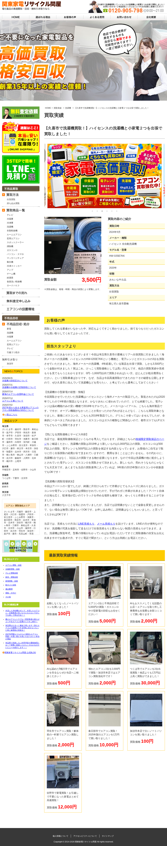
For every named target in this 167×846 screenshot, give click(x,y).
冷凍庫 (10, 223)
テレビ (10, 215)
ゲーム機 (11, 274)
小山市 (33, 469)
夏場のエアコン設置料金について (18, 394)
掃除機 (10, 246)
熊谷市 (18, 520)
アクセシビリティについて (85, 836)
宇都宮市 (6, 469)
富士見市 (8, 517)
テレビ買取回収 (11, 573)
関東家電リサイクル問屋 (86, 842)
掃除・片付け (10, 593)
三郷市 (15, 525)
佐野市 (24, 469)
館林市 (5, 486)
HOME (48, 108)
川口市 (13, 514)
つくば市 (6, 478)
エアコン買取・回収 (13, 565)
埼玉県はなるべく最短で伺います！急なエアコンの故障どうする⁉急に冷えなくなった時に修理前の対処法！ (22, 627)
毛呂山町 (23, 533)
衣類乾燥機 (12, 230)
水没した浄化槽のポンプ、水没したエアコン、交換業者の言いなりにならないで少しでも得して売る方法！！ (22, 613)
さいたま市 (9, 511)
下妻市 (16, 478)
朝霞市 (22, 514)
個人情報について (60, 836)
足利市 (16, 469)
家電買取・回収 (11, 581)
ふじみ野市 (20, 517)
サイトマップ (108, 836)
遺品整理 (9, 589)
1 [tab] (92, 211)
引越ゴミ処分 (13, 352)
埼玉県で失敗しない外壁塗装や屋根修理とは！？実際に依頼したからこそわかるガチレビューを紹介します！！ (22, 645)
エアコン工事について (12, 401)
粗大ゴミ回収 (10, 585)
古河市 (24, 478)
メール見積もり (106, 523)
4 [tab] (107, 211)
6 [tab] (116, 211)
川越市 (20, 511)
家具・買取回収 (11, 577)
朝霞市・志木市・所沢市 (18, 451)
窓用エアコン (13, 238)
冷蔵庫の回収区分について (15, 380)
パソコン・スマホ (15, 254)
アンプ (10, 270)
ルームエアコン (14, 234)
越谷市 (28, 511)
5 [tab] (112, 211)
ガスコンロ (12, 250)
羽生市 (22, 531)
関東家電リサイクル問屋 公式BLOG (20, 652)
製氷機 (10, 262)
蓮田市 (28, 528)
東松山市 (25, 525)
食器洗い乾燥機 (14, 281)
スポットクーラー (15, 242)
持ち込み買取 (13, 203)
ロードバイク (13, 285)
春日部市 (8, 520)
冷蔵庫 (10, 219)
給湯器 (10, 277)
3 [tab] (102, 211)
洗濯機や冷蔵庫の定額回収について (19, 387)
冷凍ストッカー (14, 266)
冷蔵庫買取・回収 (12, 569)
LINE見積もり (86, 523)
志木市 (26, 520)
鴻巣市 (30, 517)
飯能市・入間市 (22, 458)
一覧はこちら (11, 414)
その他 (8, 597)
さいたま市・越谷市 (11, 429)
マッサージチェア (15, 258)
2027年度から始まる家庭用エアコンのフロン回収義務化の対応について (20, 408)
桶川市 (28, 522)
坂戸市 (7, 533)
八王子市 (6, 495)
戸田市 (30, 514)
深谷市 (20, 522)
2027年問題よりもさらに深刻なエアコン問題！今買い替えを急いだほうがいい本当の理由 (22, 636)
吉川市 (13, 531)
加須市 (10, 363)
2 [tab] (97, 211)
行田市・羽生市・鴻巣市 (18, 439)
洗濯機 (10, 226)
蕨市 (14, 533)
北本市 (11, 522)
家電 (9, 329)
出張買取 (11, 199)
